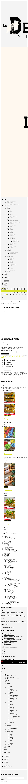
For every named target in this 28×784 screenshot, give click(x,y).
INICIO (5, 199)
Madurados (9, 562)
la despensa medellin (5, 356)
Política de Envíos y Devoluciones (13, 636)
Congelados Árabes (14, 220)
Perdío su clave (8, 766)
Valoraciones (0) (7, 370)
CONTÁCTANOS (7, 277)
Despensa (9, 228)
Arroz (11, 231)
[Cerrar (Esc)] (1, 781)
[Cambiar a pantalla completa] (4, 781)
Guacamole (12, 247)
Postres (11, 262)
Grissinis (6, 493)
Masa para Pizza (13, 223)
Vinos (11, 210)
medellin (2, 357)
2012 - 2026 (22, 663)
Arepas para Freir (14, 580)
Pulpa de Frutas (13, 225)
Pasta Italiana (12, 238)
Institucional (6, 280)
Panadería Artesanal (14, 252)
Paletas (11, 261)
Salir (5, 768)
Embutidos (9, 560)
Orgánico (8, 267)
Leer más (6, 487)
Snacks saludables (13, 253)
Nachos (8, 594)
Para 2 (5, 544)
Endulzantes (12, 234)
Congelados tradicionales (15, 222)
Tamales (11, 217)
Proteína (8, 213)
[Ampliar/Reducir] (5, 781)
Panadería (9, 250)
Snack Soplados (10, 552)
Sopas (11, 226)
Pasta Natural (15, 240)
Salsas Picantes (13, 246)
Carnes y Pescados (8, 559)
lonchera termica (19, 356)
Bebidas (8, 207)
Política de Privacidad (10, 642)
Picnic (8, 255)
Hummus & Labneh (13, 243)
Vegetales (6, 536)
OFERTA (5, 273)
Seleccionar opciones (9, 450)
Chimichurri (12, 244)
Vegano (5, 554)
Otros (11, 211)
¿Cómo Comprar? (10, 202)
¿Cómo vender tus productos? (13, 204)
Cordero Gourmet (13, 216)
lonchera (13, 356)
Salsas (5, 548)
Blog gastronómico (9, 638)
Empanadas (12, 582)
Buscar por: (4, 778)
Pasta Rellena (13, 600)
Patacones (12, 584)
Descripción (6, 368)
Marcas (5, 274)
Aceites (11, 229)
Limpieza (8, 271)
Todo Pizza (9, 249)
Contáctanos (7, 633)
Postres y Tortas (10, 256)
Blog (4, 276)
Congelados (9, 219)
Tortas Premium (13, 264)
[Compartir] (2, 781)
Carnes (11, 214)
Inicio (2, 302)
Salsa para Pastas (16, 241)
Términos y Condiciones (10, 641)
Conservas (12, 232)
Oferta (5, 543)
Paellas (11, 237)
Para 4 (5, 546)
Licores (8, 208)
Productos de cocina (11, 270)
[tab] (15, 368)
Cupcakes (12, 258)
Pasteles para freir (14, 583)
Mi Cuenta (6, 765)
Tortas (11, 265)
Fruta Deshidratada (11, 550)
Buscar (2, 779)
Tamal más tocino (8, 422)
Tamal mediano (7, 527)
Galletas (11, 259)
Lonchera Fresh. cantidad (6, 350)
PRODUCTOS (6, 205)
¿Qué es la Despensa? (11, 201)
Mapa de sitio (7, 644)
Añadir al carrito (5, 353)
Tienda (8, 302)
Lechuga (11, 268)
